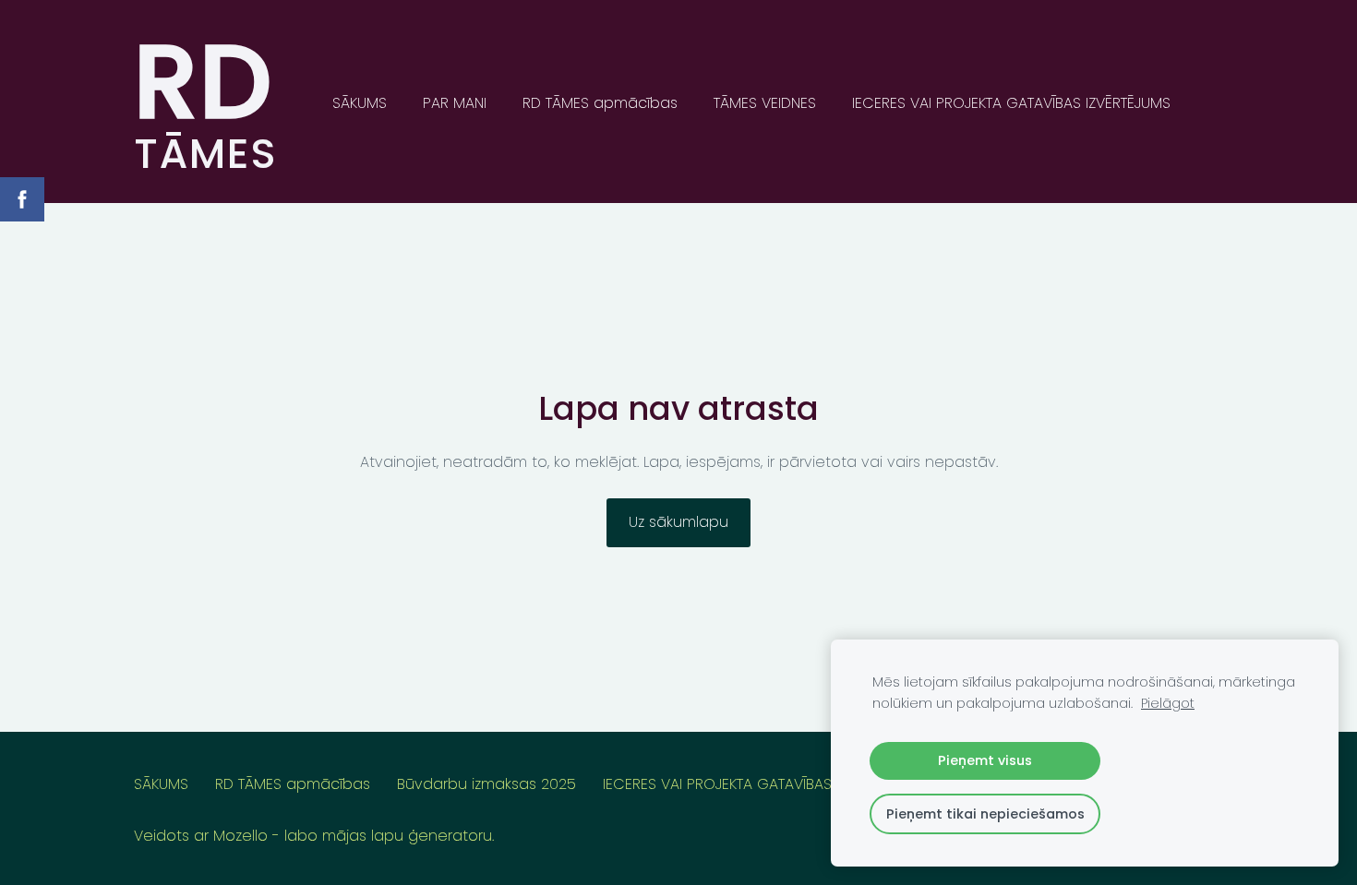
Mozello (240, 835)
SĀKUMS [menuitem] (359, 103)
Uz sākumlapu (678, 521)
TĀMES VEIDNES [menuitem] (765, 103)
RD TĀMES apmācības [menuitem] (600, 103)
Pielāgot (1168, 703)
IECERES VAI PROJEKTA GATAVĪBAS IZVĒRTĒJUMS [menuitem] (1011, 103)
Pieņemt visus (985, 760)
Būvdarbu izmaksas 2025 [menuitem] (486, 784)
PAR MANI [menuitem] (454, 103)
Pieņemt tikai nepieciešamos (985, 814)
